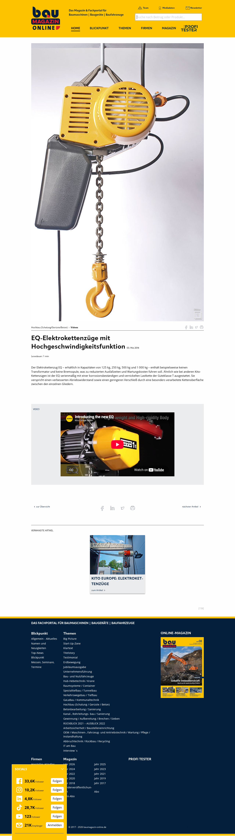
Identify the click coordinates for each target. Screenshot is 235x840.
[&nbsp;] (117, 182)
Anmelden (55, 825)
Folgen (57, 781)
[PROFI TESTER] (189, 28)
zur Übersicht (43, 506)
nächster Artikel (190, 506)
